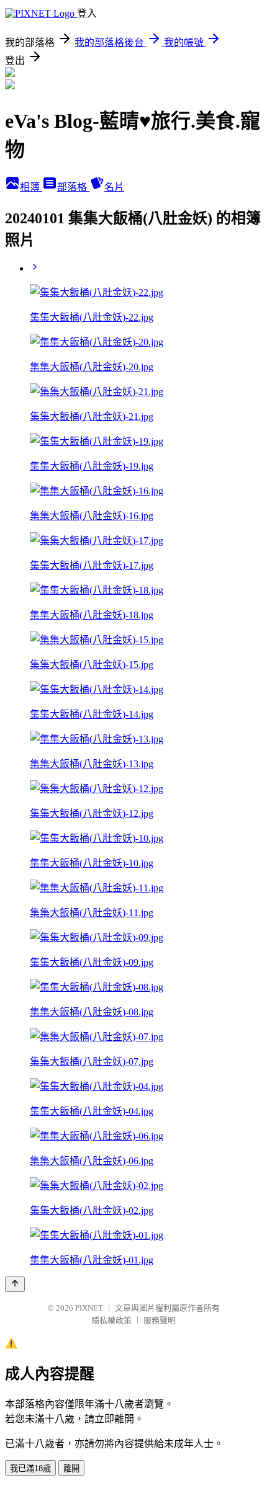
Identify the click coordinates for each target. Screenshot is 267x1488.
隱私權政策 (111, 1320)
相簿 (31, 187)
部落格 (73, 187)
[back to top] (15, 1284)
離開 (71, 1468)
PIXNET (89, 1307)
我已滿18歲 (30, 1468)
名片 (114, 187)
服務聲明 (159, 1320)
